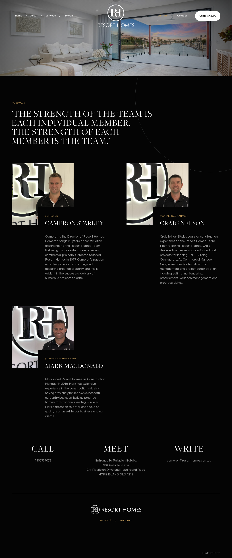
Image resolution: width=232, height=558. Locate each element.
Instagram (126, 520)
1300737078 (43, 460)
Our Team (163, 15)
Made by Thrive (211, 553)
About (33, 15)
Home (18, 15)
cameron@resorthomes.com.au (189, 460)
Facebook (106, 520)
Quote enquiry (207, 16)
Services (50, 15)
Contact (182, 15)
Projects (68, 15)
